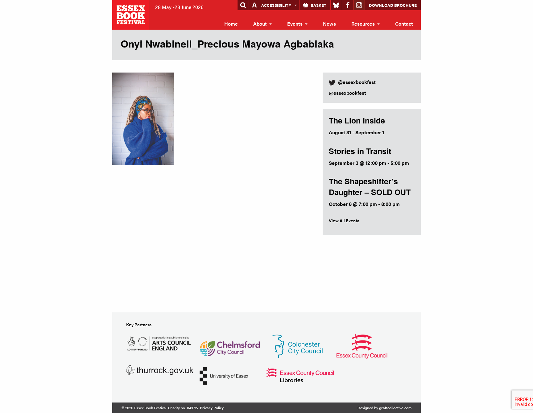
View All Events (344, 220)
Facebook (347, 5)
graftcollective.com (395, 408)
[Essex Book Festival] (131, 14)
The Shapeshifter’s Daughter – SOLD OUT (370, 187)
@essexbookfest (347, 92)
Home (231, 23)
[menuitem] (231, 24)
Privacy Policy (212, 408)
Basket (318, 5)
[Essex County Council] (362, 345)
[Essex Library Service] (300, 374)
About (260, 23)
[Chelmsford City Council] (229, 345)
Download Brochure (393, 5)
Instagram (359, 5)
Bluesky (336, 5)
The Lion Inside (357, 120)
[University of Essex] (224, 375)
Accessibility (276, 5)
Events (295, 23)
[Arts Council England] (159, 342)
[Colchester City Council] (297, 345)
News (329, 23)
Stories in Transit (360, 150)
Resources (363, 23)
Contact (404, 23)
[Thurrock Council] (159, 369)
